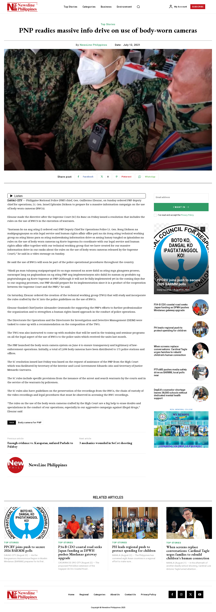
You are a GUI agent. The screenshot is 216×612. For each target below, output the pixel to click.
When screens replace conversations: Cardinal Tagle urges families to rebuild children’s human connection (170, 350)
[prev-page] (196, 229)
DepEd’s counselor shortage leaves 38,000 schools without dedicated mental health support (170, 394)
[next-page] (202, 229)
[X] (190, 594)
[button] (138, 7)
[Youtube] (199, 594)
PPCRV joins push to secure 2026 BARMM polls (178, 282)
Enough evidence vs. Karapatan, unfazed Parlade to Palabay (40, 444)
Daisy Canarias (164, 290)
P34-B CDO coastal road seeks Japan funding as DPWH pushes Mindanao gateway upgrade (171, 307)
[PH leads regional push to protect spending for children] (200, 329)
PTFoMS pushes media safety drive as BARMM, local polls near (170, 372)
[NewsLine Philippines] (15, 465)
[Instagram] (181, 594)
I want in (179, 207)
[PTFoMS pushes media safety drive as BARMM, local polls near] (200, 372)
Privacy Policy (187, 215)
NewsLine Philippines (93, 44)
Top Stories (108, 24)
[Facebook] (172, 594)
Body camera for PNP (30, 422)
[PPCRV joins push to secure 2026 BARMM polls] (181, 258)
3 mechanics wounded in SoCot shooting (105, 443)
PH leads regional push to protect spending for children (170, 329)
